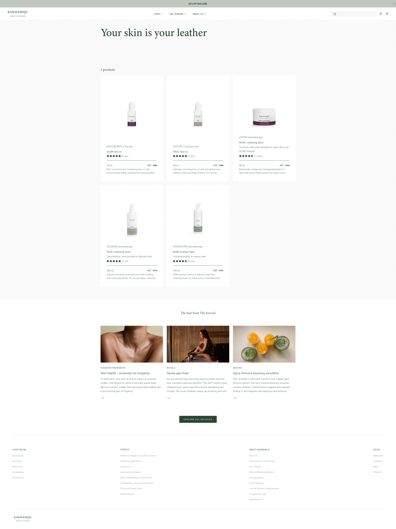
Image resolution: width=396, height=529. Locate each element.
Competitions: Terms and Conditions (137, 483)
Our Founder (255, 466)
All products (18, 455)
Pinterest (377, 472)
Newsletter (378, 455)
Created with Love (257, 494)
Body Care (17, 466)
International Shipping (130, 472)
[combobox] (353, 14)
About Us (253, 455)
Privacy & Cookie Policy (131, 488)
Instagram (378, 461)
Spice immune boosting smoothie (255, 373)
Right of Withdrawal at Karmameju (136, 477)
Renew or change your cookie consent (137, 455)
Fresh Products (256, 483)
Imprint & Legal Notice (130, 461)
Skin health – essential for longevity (125, 373)
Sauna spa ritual (178, 373)
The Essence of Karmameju (262, 461)
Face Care (17, 461)
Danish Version (127, 494)
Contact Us (125, 466)
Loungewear (18, 472)
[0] (387, 13)
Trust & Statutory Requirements (264, 488)
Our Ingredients (256, 477)
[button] (114, 156)
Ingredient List (256, 499)
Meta (375, 466)
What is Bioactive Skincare (261, 472)
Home (104, 43)
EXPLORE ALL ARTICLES (198, 419)
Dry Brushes (18, 477)
